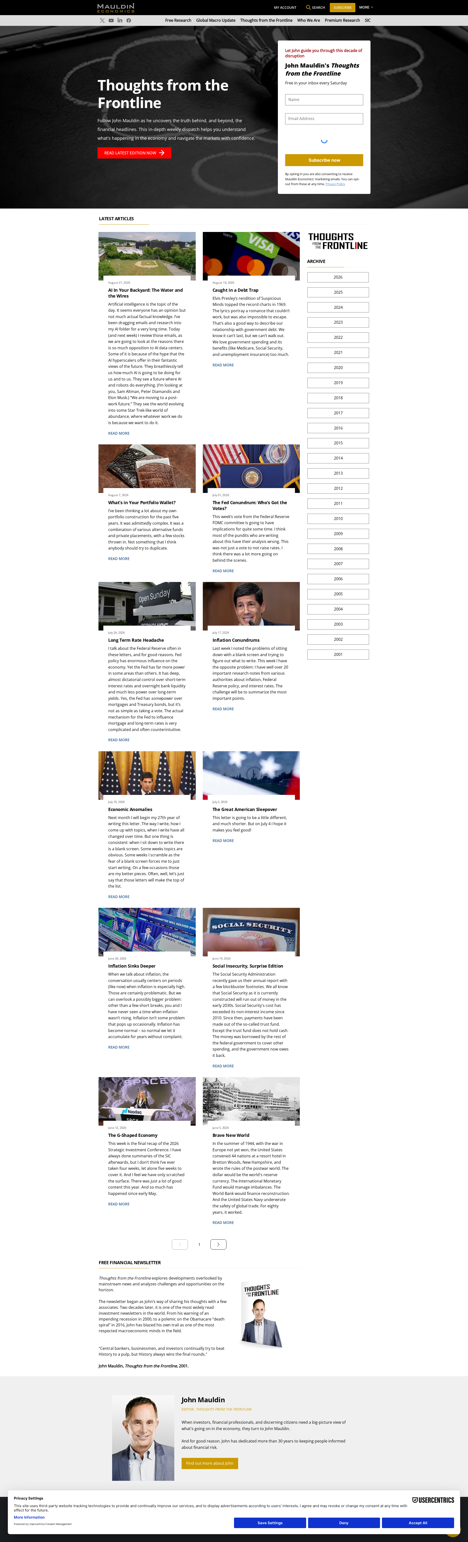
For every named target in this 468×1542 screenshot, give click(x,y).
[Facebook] (129, 20)
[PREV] (180, 1244)
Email (289, 109)
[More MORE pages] (372, 7)
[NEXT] (218, 1244)
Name (290, 90)
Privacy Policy (335, 184)
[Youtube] (111, 20)
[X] (102, 20)
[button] (210, 1463)
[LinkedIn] (120, 20)
